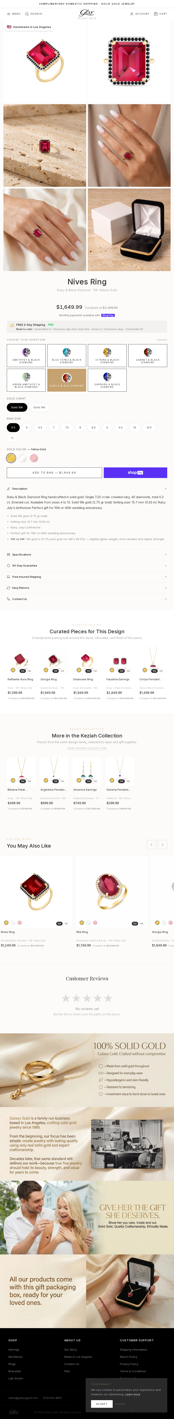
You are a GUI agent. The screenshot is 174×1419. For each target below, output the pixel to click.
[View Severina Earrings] (87, 771)
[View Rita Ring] (112, 892)
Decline (120, 1403)
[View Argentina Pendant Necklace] (54, 771)
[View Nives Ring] (36, 892)
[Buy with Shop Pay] (135, 472)
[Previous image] (11, 661)
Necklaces (15, 1356)
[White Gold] (22, 458)
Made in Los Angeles (78, 1356)
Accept (102, 1403)
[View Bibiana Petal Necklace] (21, 771)
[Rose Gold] (34, 458)
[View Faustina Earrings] (120, 661)
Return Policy (128, 1356)
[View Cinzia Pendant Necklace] (153, 661)
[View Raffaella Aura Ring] (21, 661)
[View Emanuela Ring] (87, 661)
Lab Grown (15, 1378)
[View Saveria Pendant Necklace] (120, 771)
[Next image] (30, 661)
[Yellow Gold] (11, 458)
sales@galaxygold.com (23, 1398)
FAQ (67, 1371)
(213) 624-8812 (52, 1398)
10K (23, 671)
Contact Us (71, 1364)
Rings (12, 1364)
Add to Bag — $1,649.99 (54, 472)
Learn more (132, 1394)
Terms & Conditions (133, 1371)
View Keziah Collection (87, 748)
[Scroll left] (151, 844)
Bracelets (14, 1371)
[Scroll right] (162, 844)
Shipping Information (133, 1349)
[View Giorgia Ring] (54, 661)
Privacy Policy (129, 1364)
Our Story (70, 1349)
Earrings (13, 1349)
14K (29, 671)
